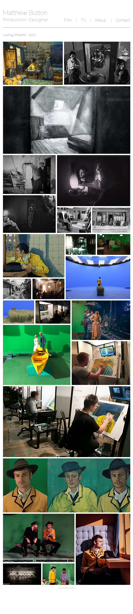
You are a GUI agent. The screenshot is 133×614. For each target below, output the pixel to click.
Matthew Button (25, 12)
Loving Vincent (15, 35)
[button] (76, 20)
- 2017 (31, 35)
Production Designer (26, 19)
